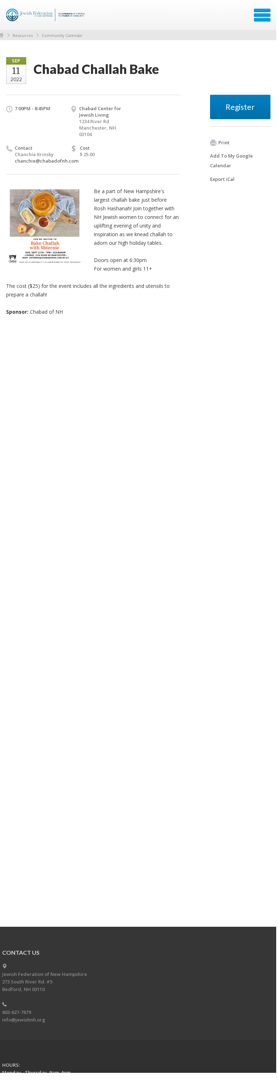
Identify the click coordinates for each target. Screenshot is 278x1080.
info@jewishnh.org (23, 1019)
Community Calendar (62, 35)
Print (223, 142)
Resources (23, 35)
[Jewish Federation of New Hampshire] (46, 18)
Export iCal (222, 179)
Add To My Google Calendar (231, 161)
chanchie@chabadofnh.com (46, 161)
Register (240, 106)
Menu (262, 15)
